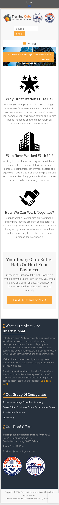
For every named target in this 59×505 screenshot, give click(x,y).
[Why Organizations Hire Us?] (29, 85)
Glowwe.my (8, 417)
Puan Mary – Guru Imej (14, 412)
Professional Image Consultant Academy (23, 402)
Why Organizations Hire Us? (29, 99)
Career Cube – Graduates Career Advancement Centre (29, 407)
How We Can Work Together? (29, 212)
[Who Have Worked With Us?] (29, 142)
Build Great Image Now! (29, 300)
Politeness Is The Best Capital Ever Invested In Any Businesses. (30, 57)
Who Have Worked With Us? (29, 155)
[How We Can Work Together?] (29, 199)
